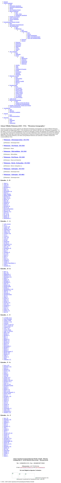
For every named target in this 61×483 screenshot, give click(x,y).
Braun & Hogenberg (8, 208)
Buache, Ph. (6, 215)
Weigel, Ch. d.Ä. (8, 443)
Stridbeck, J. (6, 422)
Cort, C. (5, 234)
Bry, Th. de (6, 214)
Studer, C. (6, 423)
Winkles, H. (6, 447)
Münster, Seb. (7, 352)
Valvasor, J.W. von (8, 433)
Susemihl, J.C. (7, 426)
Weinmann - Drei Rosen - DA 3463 (14, 157)
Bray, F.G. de (7, 210)
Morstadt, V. (6, 347)
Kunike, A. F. (7, 310)
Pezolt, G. (6, 368)
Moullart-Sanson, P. (8, 351)
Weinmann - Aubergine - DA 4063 (14, 174)
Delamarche (6, 241)
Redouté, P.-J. (7, 378)
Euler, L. (6, 251)
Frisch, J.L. (6, 259)
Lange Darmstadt (8, 319)
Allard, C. (6, 183)
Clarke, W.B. (7, 230)
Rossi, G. (6, 395)
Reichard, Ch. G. (8, 381)
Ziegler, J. (6, 456)
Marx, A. (6, 336)
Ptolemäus (6, 374)
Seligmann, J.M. (7, 419)
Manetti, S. (6, 334)
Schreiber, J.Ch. (7, 412)
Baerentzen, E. (7, 187)
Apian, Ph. (6, 184)
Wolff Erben (6, 450)
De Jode (5, 240)
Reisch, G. (6, 382)
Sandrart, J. (6, 399)
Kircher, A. (6, 301)
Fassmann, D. (7, 252)
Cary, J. (5, 225)
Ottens (5, 358)
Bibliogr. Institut (7, 195)
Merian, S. (6, 344)
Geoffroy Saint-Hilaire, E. (10, 263)
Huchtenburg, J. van (8, 289)
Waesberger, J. (7, 439)
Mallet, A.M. (7, 332)
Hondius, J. (6, 287)
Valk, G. (6, 431)
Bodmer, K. (6, 203)
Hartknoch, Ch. (7, 275)
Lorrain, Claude (7, 329)
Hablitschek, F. (7, 274)
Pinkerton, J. (6, 369)
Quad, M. (6, 376)
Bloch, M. (6, 200)
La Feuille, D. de (8, 317)
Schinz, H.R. (7, 409)
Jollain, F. (6, 297)
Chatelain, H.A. (7, 229)
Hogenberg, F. (7, 282)
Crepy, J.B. (6, 237)
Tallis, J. (5, 427)
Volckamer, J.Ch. (8, 438)
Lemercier (6, 323)
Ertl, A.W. (6, 249)
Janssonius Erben (8, 294)
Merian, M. (6, 343)
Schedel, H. (6, 404)
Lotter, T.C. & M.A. (8, 331)
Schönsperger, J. (7, 411)
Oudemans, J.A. (7, 359)
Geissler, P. (6, 261)
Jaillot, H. (6, 291)
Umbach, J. (6, 429)
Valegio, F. (6, 430)
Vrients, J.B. (6, 437)
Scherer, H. (6, 407)
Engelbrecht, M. (7, 248)
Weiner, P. (6, 445)
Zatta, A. (6, 454)
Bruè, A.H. (6, 212)
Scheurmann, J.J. (8, 408)
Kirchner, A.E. (7, 302)
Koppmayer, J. (7, 305)
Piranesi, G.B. (7, 370)
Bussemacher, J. (7, 218)
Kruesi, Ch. (6, 309)
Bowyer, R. (6, 207)
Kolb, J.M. (6, 304)
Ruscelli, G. (6, 397)
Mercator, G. (7, 342)
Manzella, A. (7, 335)
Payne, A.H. (6, 365)
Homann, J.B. (7, 285)
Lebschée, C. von (8, 321)
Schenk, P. (6, 405)
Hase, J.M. (6, 273)
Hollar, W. (6, 283)
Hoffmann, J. (7, 281)
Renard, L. (6, 386)
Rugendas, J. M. (7, 396)
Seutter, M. (6, 421)
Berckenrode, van (8, 191)
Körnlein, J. (6, 306)
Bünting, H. (6, 217)
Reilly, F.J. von (7, 384)
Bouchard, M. (7, 206)
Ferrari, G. (6, 255)
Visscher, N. (6, 434)
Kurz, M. (6, 312)
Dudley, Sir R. (7, 245)
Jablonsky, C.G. (7, 290)
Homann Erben (7, 286)
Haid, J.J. (6, 271)
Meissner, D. (7, 339)
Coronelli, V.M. (7, 233)
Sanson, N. (6, 400)
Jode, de (5, 295)
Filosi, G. (6, 256)
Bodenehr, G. (7, 202)
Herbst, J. (6, 278)
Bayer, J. (6, 188)
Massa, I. (6, 338)
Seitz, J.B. (6, 418)
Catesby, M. (6, 228)
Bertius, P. (6, 192)
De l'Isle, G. (6, 242)
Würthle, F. (6, 451)
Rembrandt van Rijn (8, 385)
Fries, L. (6, 257)
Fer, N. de (6, 253)
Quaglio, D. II (7, 377)
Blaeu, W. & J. (7, 198)
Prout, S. (6, 372)
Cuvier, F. (6, 238)
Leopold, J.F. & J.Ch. (9, 324)
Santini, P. (6, 401)
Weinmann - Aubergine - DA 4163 (14, 169)
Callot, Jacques (7, 224)
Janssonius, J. (7, 293)
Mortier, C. (6, 348)
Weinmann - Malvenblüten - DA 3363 (15, 151)
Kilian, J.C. (6, 299)
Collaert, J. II (7, 232)
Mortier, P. (6, 350)
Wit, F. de (6, 449)
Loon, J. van (6, 328)
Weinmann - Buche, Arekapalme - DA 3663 (17, 163)
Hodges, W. (6, 279)
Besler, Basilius (7, 194)
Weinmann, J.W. (7, 446)
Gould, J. (6, 264)
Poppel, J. (6, 373)
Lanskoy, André (7, 320)
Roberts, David (7, 393)
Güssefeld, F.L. (7, 265)
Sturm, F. (6, 425)
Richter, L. (6, 388)
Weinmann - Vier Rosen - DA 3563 (14, 145)
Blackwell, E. (7, 196)
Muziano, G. (7, 354)
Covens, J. (6, 236)
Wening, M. (6, 442)
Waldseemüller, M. (8, 441)
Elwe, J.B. (6, 247)
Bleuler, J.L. (6, 199)
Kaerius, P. (6, 298)
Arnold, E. (6, 186)
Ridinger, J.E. (7, 389)
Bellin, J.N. (6, 190)
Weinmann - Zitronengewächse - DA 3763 (16, 140)
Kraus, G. (6, 308)
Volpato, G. (6, 435)
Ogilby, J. (6, 355)
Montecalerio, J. (7, 346)
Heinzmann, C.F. (8, 277)
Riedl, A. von (7, 391)
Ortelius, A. (6, 356)
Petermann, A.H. (7, 366)
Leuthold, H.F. (7, 327)
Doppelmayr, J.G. (8, 244)
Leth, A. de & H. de (8, 325)
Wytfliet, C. (6, 453)
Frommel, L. (6, 260)
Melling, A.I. (7, 340)
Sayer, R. (6, 403)
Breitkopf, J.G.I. (7, 211)
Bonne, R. (6, 204)
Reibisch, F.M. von (8, 380)
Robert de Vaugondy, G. (9, 392)
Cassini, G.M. (7, 226)
